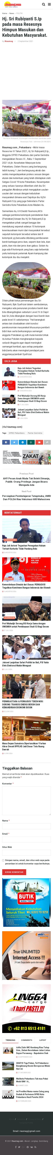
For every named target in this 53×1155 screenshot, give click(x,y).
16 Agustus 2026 (25, 391)
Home (4, 13)
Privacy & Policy (35, 1119)
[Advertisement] (26, 71)
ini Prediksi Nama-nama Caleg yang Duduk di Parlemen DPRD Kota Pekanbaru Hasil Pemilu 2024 (32, 1094)
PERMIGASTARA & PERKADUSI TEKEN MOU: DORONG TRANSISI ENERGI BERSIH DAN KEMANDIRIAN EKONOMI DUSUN (22, 704)
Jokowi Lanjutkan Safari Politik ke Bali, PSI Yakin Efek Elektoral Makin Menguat (33, 412)
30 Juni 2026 (8, 711)
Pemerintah (10, 540)
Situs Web (7, 847)
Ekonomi (9, 579)
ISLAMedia (9, 618)
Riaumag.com (17, 1141)
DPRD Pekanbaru (17, 433)
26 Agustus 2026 (25, 377)
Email (6, 833)
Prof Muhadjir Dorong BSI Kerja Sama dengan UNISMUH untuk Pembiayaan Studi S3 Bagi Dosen (32, 398)
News (11, 13)
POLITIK (19, 13)
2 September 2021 (25, 41)
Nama (6, 820)
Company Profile (26, 1123)
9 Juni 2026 (8, 753)
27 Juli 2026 (23, 404)
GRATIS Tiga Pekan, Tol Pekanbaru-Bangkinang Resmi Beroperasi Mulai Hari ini (33, 1066)
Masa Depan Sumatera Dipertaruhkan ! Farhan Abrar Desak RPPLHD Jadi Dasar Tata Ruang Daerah (24, 746)
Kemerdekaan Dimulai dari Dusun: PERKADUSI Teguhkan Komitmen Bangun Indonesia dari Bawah (33, 384)
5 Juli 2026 (23, 418)
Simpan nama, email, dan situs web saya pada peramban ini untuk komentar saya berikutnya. (27, 862)
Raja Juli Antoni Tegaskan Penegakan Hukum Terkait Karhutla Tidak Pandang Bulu (33, 371)
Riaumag (9, 41)
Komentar (8, 783)
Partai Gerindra (35, 433)
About (11, 1119)
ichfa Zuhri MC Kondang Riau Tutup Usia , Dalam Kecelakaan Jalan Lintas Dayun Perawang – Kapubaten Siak (33, 1050)
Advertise (21, 1119)
